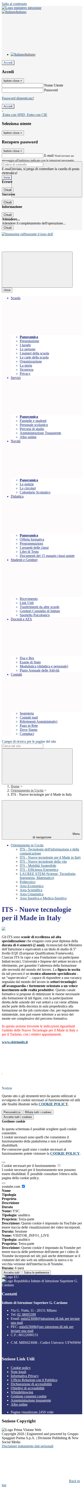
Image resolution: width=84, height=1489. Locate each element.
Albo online (19, 1404)
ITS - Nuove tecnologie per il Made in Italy (50, 857)
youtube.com (11, 1186)
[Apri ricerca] (46, 179)
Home (15, 786)
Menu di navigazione (56, 835)
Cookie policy (21, 1368)
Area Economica (31, 886)
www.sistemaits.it (15, 1042)
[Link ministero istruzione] (21, 8)
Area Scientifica (31, 890)
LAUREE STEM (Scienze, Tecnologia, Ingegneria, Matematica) (48, 876)
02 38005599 (26, 1314)
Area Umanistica (31, 894)
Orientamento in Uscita (27, 790)
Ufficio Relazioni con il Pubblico (34, 1380)
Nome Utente (53, 85)
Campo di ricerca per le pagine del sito (29, 741)
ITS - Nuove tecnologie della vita (43, 861)
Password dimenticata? (18, 98)
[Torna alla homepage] (27, 234)
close (7, 290)
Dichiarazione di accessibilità (31, 1384)
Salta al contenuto (14, 4)
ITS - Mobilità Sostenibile (38, 865)
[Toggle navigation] (37, 270)
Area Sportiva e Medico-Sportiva (43, 898)
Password (51, 90)
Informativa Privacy (25, 1376)
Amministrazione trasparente (31, 1400)
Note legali (18, 1372)
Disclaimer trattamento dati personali (27, 1446)
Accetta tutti (18, 1117)
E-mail (49, 155)
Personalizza (12, 1112)
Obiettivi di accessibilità (27, 1388)
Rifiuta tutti (38, 1112)
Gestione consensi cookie (29, 1396)
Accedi (8, 62)
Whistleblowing (22, 1392)
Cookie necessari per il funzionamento (29, 1166)
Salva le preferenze (36, 1272)
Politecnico (27, 882)
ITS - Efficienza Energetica (39, 870)
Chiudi (8, 190)
